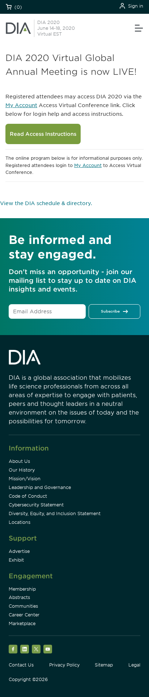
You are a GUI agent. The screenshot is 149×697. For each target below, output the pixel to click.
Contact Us (21, 665)
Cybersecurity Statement (36, 505)
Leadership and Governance (40, 487)
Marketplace (22, 623)
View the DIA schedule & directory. (46, 203)
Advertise (19, 551)
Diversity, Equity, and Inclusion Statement (55, 513)
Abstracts (19, 597)
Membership (22, 589)
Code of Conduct (28, 496)
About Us (19, 461)
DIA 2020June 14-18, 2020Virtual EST (56, 28)
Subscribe (110, 311)
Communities (23, 606)
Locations (19, 522)
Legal (134, 665)
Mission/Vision (25, 478)
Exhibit (16, 560)
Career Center (24, 614)
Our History (22, 470)
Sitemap (104, 665)
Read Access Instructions (43, 134)
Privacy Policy (64, 665)
